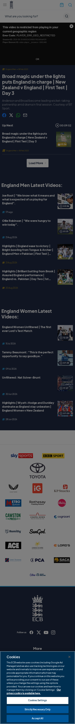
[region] (37, 687)
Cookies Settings (37, 700)
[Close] (69, 657)
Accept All (37, 718)
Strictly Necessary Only (37, 709)
